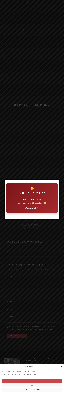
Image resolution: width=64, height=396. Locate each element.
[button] (61, 366)
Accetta (32, 381)
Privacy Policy (32, 393)
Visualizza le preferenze (32, 390)
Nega (32, 385)
